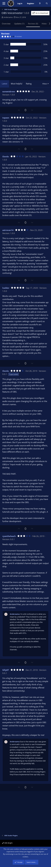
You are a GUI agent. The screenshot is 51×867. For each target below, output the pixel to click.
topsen (5, 117)
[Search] (46, 3)
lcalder (5, 288)
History (45, 23)
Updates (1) (19, 23)
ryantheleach (9, 536)
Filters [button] (44, 84)
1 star (6, 71)
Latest (4, 83)
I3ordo (5, 156)
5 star (6, 44)
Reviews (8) (33, 23)
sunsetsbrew (8, 91)
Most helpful (16, 83)
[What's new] (39, 3)
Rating (29, 83)
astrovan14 (7, 230)
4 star (6, 51)
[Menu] (4, 3)
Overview (6, 23)
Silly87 (5, 670)
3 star (6, 58)
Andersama (8, 17)
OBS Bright (8, 843)
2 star (6, 65)
